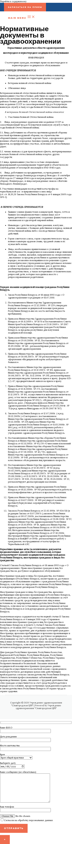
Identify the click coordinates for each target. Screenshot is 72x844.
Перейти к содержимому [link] (13, 1)
